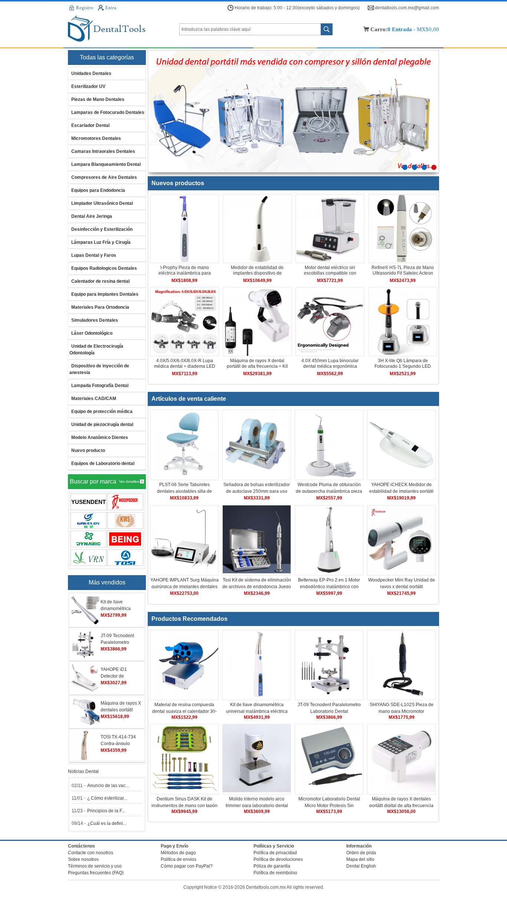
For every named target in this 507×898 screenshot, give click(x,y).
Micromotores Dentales (96, 138)
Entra (110, 7)
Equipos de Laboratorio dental (102, 463)
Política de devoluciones (278, 859)
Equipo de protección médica (102, 411)
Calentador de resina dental (100, 281)
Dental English (361, 866)
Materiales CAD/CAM (93, 398)
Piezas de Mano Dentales (97, 99)
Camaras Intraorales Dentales (103, 151)
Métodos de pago (178, 852)
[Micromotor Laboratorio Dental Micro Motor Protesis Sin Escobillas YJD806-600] (329, 790)
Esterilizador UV (88, 86)
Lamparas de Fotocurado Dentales (107, 112)
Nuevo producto (88, 450)
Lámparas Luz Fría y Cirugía (101, 242)
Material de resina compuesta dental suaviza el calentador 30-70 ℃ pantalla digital (184, 711)
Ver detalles (129, 481)
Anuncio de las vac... (108, 785)
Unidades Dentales (91, 73)
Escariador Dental (90, 125)
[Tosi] (125, 557)
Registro (85, 7)
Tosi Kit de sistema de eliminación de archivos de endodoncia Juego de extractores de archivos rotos (256, 586)
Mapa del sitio (360, 859)
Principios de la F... (106, 810)
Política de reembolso (275, 872)
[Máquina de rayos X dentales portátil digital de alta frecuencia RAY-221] (401, 790)
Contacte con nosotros (90, 852)
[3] (424, 167)
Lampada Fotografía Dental (99, 385)
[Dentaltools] (123, 29)
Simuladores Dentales (94, 320)
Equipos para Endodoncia (98, 190)
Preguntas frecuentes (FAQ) (96, 872)
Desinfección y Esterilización (102, 229)
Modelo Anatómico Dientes (99, 437)
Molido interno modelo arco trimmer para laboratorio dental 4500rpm (257, 805)
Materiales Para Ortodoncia (100, 307)
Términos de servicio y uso (95, 866)
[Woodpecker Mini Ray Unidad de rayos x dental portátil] (401, 571)
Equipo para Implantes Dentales (104, 294)
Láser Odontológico (91, 333)
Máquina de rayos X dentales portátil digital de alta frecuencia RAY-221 (401, 805)
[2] (414, 167)
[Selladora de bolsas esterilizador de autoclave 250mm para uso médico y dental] (257, 476)
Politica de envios (178, 859)
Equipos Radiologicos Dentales (104, 268)
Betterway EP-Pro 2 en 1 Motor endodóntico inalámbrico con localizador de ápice (329, 586)
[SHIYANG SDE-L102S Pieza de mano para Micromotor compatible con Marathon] (401, 696)
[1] (405, 167)
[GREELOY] (89, 520)
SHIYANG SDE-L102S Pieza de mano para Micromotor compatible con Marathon (402, 711)
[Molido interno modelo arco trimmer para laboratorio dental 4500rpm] (257, 790)
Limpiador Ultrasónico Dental (102, 203)
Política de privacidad (275, 852)
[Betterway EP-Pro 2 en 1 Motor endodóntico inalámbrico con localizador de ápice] (329, 571)
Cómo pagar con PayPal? (187, 866)
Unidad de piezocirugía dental (102, 424)
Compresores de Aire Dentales (104, 177)
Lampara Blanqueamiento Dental (106, 164)
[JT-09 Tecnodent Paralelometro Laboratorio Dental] (329, 696)
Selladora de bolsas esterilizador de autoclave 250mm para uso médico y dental (256, 491)
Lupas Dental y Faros (93, 255)
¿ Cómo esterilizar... (107, 798)
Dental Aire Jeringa (91, 216)
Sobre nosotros (83, 859)
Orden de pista (361, 852)
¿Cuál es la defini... (107, 823)
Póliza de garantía (272, 866)
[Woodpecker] (125, 502)
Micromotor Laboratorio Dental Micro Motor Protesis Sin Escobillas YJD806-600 (329, 805)
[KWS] (125, 520)
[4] (433, 167)
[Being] (125, 539)
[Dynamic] (89, 539)
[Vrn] (89, 557)
